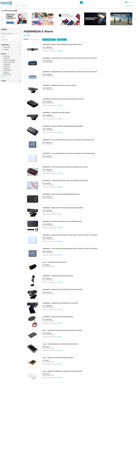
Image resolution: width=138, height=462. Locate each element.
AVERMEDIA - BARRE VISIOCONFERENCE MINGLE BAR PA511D (62, 44)
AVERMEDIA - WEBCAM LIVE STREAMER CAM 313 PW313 (60, 303)
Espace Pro (130, 2)
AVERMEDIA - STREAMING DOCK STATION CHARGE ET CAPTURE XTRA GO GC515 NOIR (70, 58)
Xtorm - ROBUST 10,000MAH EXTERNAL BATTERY (58, 357)
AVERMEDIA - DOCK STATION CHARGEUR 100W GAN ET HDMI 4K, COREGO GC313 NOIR (70, 248)
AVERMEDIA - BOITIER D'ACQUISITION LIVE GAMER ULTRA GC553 (63, 99)
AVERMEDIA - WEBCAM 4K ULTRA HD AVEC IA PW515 (59, 85)
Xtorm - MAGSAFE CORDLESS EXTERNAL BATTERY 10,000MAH (62, 330)
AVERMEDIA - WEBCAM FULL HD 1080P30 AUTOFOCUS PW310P (63, 289)
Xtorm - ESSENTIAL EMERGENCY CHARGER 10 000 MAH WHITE (62, 371)
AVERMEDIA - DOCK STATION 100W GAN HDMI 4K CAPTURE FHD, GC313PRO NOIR (68, 140)
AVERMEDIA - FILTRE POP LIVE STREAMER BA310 (58, 317)
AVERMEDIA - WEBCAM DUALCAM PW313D (56, 112)
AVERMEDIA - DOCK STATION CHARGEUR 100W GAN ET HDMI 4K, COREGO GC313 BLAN (70, 235)
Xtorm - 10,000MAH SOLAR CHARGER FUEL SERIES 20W (60, 344)
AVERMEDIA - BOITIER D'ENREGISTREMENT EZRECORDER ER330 (63, 126)
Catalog (17, 6)
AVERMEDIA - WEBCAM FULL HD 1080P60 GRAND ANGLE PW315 (63, 208)
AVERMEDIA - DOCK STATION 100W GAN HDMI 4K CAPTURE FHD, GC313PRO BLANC (69, 153)
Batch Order (24, 6)
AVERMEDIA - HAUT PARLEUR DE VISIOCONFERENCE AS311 (61, 194)
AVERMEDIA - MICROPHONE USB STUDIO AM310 (58, 276)
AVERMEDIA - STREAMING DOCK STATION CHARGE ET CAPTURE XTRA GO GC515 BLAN (70, 72)
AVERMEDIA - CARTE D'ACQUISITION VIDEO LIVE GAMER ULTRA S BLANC (65, 180)
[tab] (11, 47)
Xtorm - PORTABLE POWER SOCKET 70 (55, 262)
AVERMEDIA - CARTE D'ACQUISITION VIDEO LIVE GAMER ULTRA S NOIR (65, 167)
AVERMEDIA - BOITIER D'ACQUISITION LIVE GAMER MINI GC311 (62, 221)
